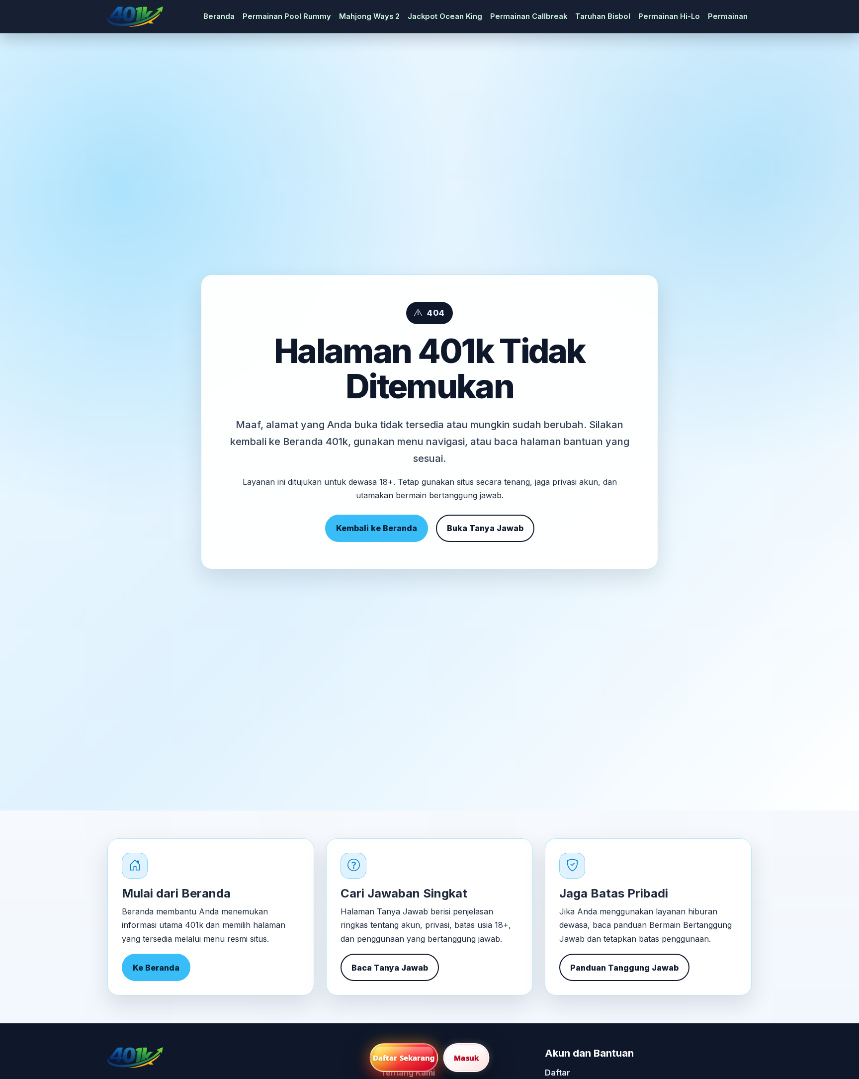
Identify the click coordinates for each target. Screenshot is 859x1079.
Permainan (728, 16)
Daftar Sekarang (404, 1058)
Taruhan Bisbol (602, 16)
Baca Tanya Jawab (389, 968)
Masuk (466, 1058)
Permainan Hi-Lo (669, 16)
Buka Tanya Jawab (485, 528)
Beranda (219, 16)
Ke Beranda (156, 968)
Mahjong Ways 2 (369, 16)
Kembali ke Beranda (376, 528)
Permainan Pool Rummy (287, 16)
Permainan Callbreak (528, 16)
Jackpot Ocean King (445, 16)
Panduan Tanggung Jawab (624, 968)
